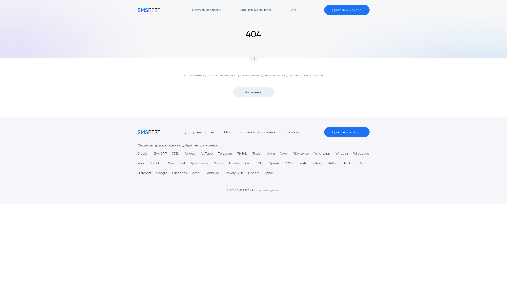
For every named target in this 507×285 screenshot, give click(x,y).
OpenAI (274, 163)
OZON (289, 163)
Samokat (156, 163)
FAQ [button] (293, 10)
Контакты (292, 132)
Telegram (225, 153)
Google (161, 173)
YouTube (206, 153)
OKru (248, 163)
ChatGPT (160, 153)
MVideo (234, 163)
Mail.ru (348, 163)
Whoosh (341, 153)
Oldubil (142, 153)
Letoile (317, 163)
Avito (196, 173)
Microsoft (144, 173)
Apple (268, 173)
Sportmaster (199, 163)
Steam (219, 163)
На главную (253, 92)
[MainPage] (148, 10)
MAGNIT (333, 163)
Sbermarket (176, 163)
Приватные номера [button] (346, 10)
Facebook (179, 173)
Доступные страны (199, 132)
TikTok (242, 153)
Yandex (189, 153)
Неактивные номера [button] (255, 10)
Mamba (364, 163)
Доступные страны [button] (206, 10)
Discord (253, 173)
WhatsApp (322, 153)
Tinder (257, 153)
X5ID (175, 153)
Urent (271, 153)
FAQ (227, 132)
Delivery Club (233, 173)
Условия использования (257, 132)
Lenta (303, 163)
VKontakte (301, 153)
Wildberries (361, 153)
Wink (141, 163)
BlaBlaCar (212, 173)
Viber (284, 153)
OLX (260, 163)
